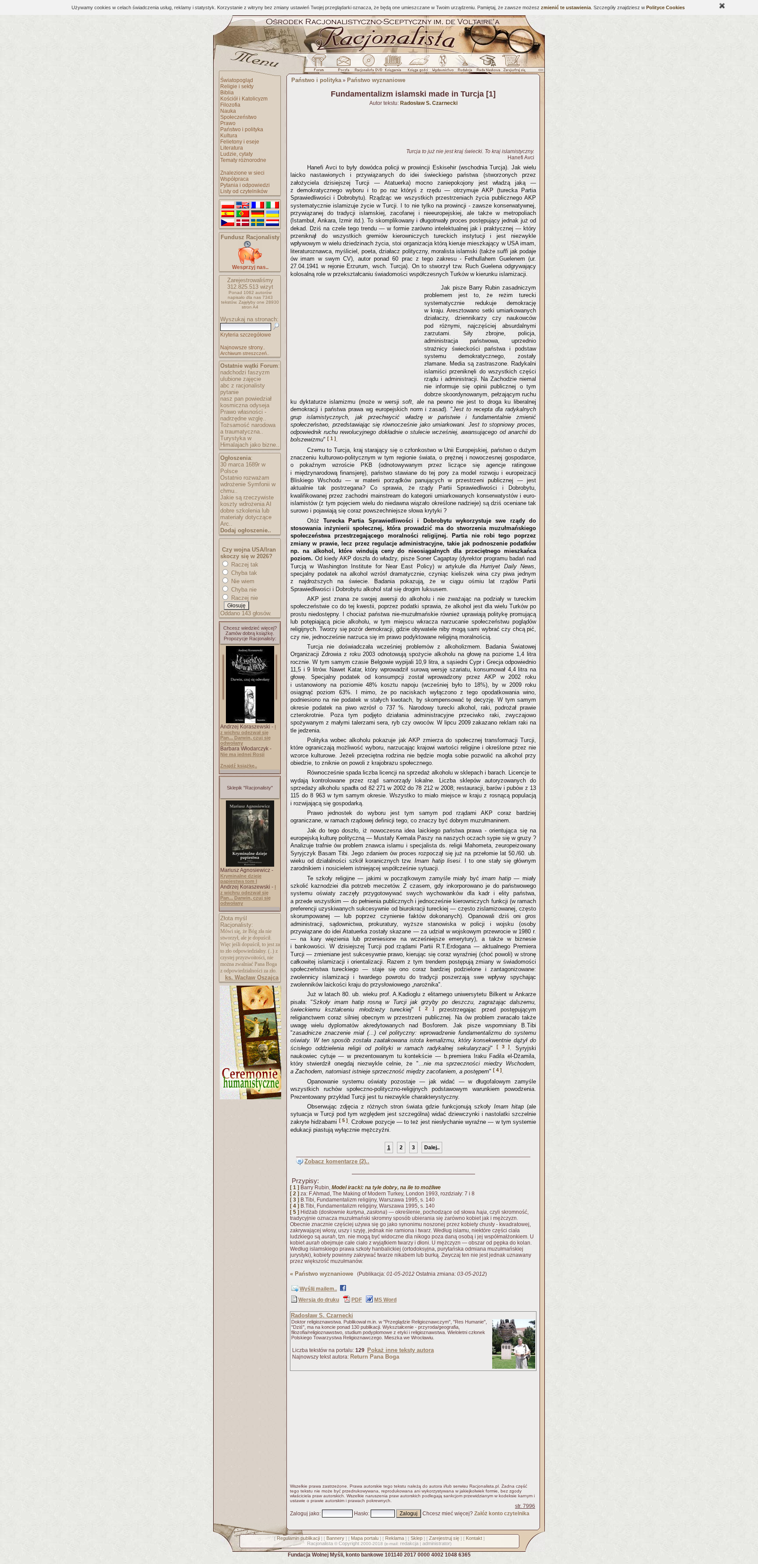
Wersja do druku (318, 1300)
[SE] (257, 223)
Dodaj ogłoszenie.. (245, 530)
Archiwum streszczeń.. (244, 353)
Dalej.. (432, 1147)
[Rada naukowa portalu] (487, 65)
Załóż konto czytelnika (501, 1513)
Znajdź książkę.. (238, 765)
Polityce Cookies (665, 7)
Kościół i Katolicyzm (244, 99)
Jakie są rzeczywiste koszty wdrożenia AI (247, 500)
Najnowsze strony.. (242, 347)
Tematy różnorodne (243, 160)
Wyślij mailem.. (318, 1289)
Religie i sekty (237, 86)
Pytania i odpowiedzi (245, 185)
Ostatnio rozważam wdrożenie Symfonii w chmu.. (247, 484)
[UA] (272, 214)
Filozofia (230, 105)
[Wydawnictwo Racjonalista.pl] (443, 65)
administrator (436, 1543)
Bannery (335, 1538)
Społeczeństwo (238, 117)
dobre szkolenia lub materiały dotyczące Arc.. (246, 517)
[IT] (272, 205)
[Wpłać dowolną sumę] (250, 262)
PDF (356, 1300)
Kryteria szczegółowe (245, 335)
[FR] (257, 205)
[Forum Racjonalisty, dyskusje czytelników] (321, 65)
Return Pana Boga (374, 1356)
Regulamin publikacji (298, 1538)
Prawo (228, 123)
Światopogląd (236, 80)
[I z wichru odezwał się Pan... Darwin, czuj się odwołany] (250, 721)
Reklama (394, 1538)
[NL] (272, 223)
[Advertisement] (356, 336)
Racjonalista (320, 1543)
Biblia (227, 93)
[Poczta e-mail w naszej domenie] (343, 65)
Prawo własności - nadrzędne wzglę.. (243, 415)
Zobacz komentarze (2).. (336, 1161)
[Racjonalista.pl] (379, 52)
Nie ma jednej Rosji (242, 754)
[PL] (227, 205)
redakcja (409, 1543)
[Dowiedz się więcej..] (249, 1097)
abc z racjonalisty (242, 385)
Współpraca (234, 179)
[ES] (227, 214)
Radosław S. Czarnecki (322, 1315)
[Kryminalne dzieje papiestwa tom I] (250, 865)
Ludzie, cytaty (236, 154)
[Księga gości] (419, 65)
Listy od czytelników (244, 191)
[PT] (242, 214)
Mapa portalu (365, 1538)
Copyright (349, 1543)
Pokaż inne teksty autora (400, 1350)
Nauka (228, 111)
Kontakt (474, 1538)
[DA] (242, 223)
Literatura (231, 148)
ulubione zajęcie (240, 379)
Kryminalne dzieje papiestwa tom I (240, 878)
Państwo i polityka (241, 129)
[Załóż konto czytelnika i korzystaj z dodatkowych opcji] (512, 65)
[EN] (242, 205)
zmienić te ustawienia (566, 7)
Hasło (361, 1513)
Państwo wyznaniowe (376, 80)
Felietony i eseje (239, 142)
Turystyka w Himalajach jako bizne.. (249, 441)
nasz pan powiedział (246, 398)
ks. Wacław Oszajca (252, 977)
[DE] (257, 214)
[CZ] (227, 223)
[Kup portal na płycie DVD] (368, 65)
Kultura (228, 136)
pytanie (229, 392)
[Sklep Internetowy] (393, 65)
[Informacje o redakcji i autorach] (464, 65)
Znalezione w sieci (242, 173)
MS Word (385, 1300)
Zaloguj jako (304, 1513)
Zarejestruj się (444, 1538)
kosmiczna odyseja (244, 405)
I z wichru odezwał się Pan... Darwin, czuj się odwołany (248, 735)
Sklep (416, 1538)
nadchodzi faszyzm (245, 372)
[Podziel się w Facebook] (343, 1290)
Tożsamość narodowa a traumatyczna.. (247, 428)
